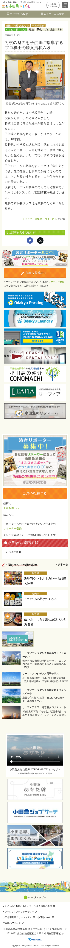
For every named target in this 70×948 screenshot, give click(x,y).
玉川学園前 (38, 25)
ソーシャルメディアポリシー (19, 912)
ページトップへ (37, 897)
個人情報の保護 (44, 906)
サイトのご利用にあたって (18, 906)
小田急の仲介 (44, 917)
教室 (31, 29)
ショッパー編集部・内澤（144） (40, 219)
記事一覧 (63, 564)
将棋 (59, 29)
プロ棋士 (49, 29)
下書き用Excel (11, 507)
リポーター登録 (56, 281)
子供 (39, 29)
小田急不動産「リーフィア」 (17, 917)
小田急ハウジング (12, 923)
